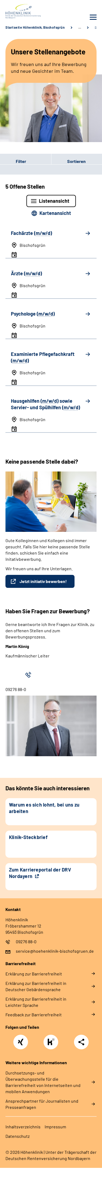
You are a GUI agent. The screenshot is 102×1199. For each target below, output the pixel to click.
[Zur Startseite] (26, 11)
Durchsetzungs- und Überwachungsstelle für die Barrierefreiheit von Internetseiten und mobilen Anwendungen (43, 1082)
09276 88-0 (26, 941)
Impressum (55, 1126)
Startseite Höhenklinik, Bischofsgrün (35, 27)
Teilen (81, 1042)
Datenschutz (17, 1136)
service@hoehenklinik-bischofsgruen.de (55, 951)
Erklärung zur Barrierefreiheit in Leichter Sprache (35, 1002)
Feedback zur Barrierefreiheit (33, 1014)
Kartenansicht (55, 213)
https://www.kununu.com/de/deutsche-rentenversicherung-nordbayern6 (52, 1043)
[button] (25, 161)
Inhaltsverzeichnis (23, 1126)
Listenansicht (54, 201)
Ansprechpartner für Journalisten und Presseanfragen (41, 1104)
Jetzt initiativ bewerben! (43, 581)
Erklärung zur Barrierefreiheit (33, 973)
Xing (21, 1039)
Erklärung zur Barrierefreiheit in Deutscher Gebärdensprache (35, 986)
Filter (13, 161)
